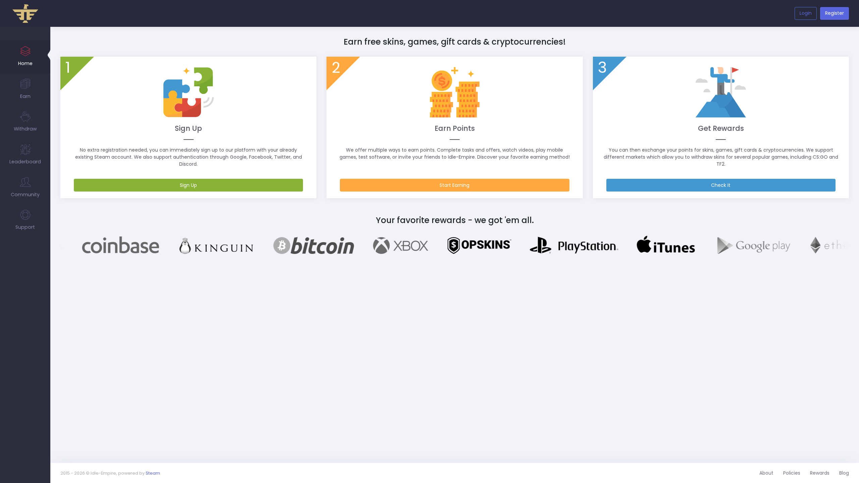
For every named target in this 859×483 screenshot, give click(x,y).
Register (834, 13)
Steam (153, 473)
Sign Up (188, 185)
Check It (720, 185)
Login (806, 13)
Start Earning (454, 185)
